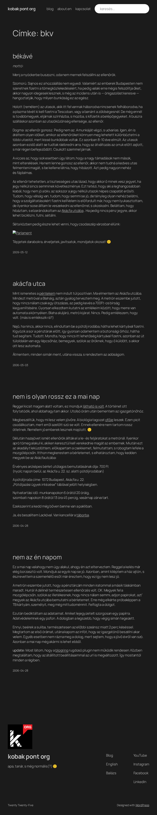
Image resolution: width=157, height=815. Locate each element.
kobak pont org (21, 8)
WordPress (142, 805)
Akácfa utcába (72, 210)
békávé (23, 56)
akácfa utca (29, 283)
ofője (109, 419)
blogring (61, 650)
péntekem (47, 293)
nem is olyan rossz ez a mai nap (56, 396)
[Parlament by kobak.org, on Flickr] (22, 232)
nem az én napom (37, 557)
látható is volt (93, 406)
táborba (82, 515)
